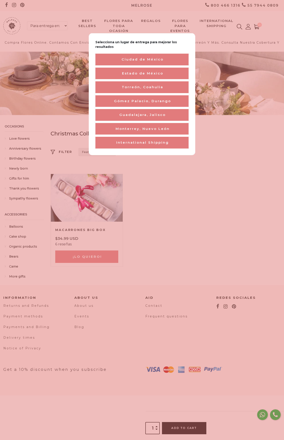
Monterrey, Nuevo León (143, 129)
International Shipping (142, 142)
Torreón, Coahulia (142, 87)
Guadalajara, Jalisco (142, 115)
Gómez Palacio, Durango (142, 101)
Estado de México (142, 73)
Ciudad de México (143, 59)
